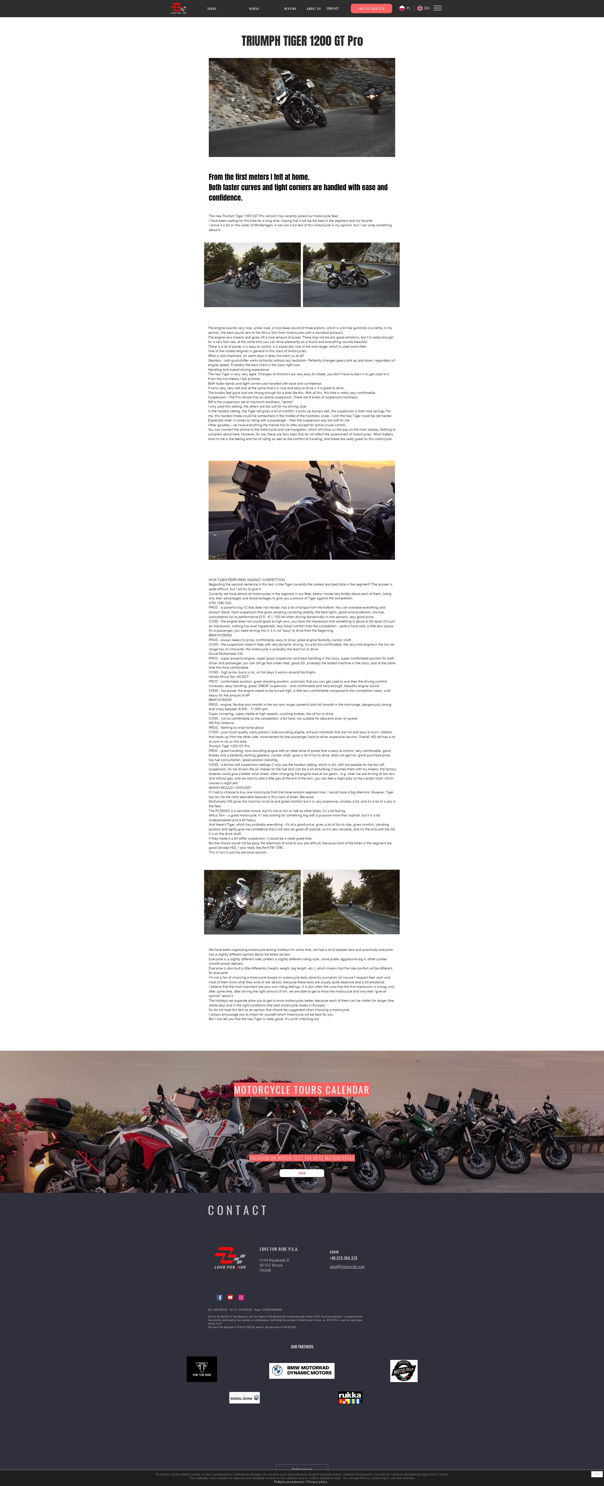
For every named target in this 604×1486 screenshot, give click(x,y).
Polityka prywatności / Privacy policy (300, 1482)
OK (597, 1474)
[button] (437, 8)
